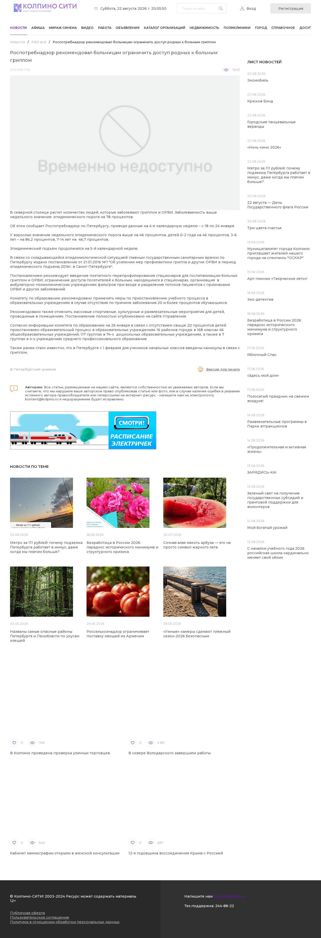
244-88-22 (224, 906)
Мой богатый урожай (267, 527)
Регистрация (290, 8)
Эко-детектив (260, 299)
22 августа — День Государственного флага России (277, 204)
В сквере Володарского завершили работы (169, 753)
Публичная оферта (27, 913)
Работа (104, 28)
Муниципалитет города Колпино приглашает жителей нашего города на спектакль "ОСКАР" (278, 253)
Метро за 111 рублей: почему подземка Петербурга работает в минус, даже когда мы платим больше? (46, 547)
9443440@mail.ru (230, 896)
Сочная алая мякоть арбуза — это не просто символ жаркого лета (197, 544)
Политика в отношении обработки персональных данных (65, 922)
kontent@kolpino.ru (41, 399)
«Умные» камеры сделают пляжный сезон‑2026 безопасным (196, 633)
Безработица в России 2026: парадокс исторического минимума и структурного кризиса (122, 547)
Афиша (38, 28)
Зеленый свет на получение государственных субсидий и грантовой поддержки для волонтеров (275, 500)
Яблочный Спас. (262, 354)
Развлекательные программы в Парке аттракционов (277, 423)
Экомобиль (257, 80)
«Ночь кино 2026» (264, 147)
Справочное (283, 28)
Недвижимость (204, 28)
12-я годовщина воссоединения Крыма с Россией (175, 853)
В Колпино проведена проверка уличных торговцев (60, 753)
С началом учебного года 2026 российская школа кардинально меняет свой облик (278, 553)
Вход (251, 8)
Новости (18, 28)
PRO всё (38, 42)
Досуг (305, 28)
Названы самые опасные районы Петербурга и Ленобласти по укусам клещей (44, 636)
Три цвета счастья (264, 228)
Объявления (127, 28)
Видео (87, 28)
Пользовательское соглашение (39, 917)
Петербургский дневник (35, 369)
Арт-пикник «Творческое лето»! (277, 278)
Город (261, 28)
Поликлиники (237, 28)
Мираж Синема (63, 28)
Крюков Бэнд (260, 101)
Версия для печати (223, 369)
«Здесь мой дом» (263, 375)
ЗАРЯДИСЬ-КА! (261, 472)
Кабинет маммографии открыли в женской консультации (64, 853)
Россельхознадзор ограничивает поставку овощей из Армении (118, 633)
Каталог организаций (164, 28)
